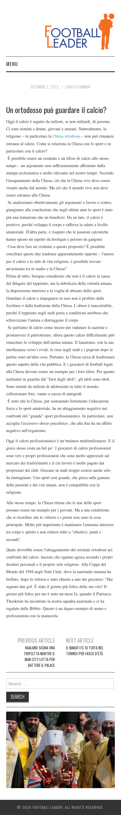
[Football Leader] (60, 30)
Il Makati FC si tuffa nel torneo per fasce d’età (84, 650)
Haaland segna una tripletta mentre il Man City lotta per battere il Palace (39, 656)
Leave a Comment (77, 87)
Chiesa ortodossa (66, 136)
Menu (12, 63)
